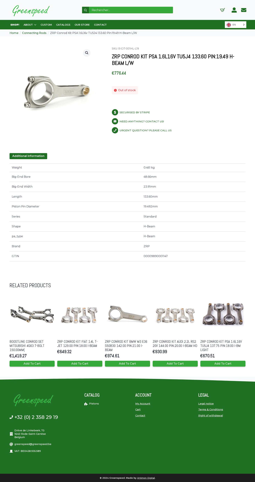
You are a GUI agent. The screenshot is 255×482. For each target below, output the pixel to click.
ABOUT (28, 24)
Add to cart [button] (32, 363)
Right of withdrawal (210, 415)
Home (14, 33)
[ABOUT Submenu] (35, 24)
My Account (142, 403)
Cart (138, 409)
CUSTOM (46, 24)
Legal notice (206, 403)
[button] (86, 52)
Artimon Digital (146, 477)
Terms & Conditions (210, 409)
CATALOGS (63, 24)
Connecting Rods (34, 33)
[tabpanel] (127, 212)
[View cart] (222, 10)
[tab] (28, 156)
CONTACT (100, 24)
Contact (140, 415)
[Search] (85, 10)
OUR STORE (82, 24)
